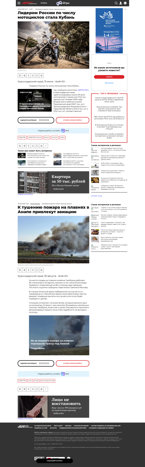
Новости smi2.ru (25, 194)
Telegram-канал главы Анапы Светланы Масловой (35, 265)
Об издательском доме (42, 426)
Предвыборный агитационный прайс (72, 428)
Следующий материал (55, 461)
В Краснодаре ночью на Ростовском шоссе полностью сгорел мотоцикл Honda (38, 155)
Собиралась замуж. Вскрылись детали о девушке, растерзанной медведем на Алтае (112, 187)
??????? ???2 (96, 196)
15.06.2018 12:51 (23, 9)
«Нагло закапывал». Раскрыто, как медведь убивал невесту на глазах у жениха (113, 224)
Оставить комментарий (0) (72, 120)
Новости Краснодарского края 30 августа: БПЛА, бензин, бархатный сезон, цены (109, 100)
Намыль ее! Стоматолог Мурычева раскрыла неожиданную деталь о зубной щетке (113, 157)
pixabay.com (22, 70)
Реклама (68, 426)
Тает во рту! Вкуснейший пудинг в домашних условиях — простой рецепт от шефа (113, 231)
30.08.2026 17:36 (23, 204)
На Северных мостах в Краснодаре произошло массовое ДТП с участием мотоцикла (75, 155)
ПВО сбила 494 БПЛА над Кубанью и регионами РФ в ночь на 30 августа (109, 118)
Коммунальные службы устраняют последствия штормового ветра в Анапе (109, 136)
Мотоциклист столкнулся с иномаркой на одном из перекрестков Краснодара (37, 162)
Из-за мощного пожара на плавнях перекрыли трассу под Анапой (52, 342)
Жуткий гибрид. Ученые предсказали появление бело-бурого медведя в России (114, 216)
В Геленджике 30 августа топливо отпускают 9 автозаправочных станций (109, 127)
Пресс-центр (58, 426)
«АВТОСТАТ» (83, 90)
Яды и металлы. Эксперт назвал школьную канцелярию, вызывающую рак (112, 239)
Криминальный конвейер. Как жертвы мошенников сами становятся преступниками (109, 109)
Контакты (53, 428)
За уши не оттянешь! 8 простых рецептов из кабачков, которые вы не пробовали (114, 180)
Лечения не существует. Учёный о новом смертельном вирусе (112, 171)
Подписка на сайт (40, 428)
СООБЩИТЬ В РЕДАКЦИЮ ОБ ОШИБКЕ (101, 428)
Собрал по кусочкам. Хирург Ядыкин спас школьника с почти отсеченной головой (114, 209)
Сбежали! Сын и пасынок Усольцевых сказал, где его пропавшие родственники (114, 246)
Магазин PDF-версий (81, 426)
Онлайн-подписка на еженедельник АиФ (106, 426)
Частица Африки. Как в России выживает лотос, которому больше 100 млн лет (113, 150)
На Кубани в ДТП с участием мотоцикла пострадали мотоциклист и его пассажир (73, 162)
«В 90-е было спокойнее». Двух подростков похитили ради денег (113, 164)
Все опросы (109, 82)
